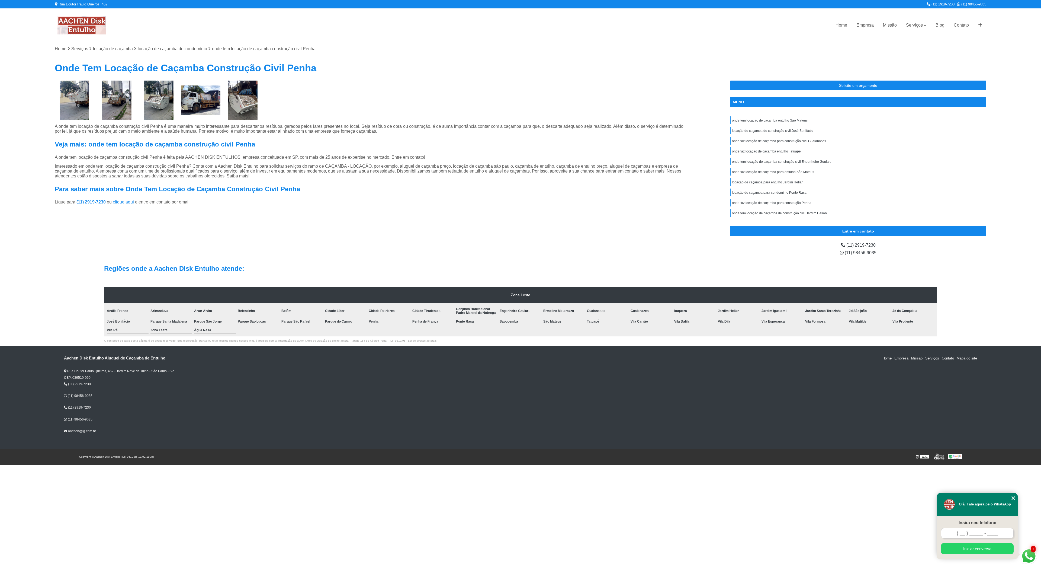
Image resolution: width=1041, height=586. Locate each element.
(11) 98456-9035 (973, 4)
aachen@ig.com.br (81, 431)
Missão (890, 25)
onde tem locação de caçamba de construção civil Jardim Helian (779, 213)
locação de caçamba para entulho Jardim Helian (768, 182)
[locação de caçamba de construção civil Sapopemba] (74, 100)
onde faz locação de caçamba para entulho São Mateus (773, 172)
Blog (940, 25)
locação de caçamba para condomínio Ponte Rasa (769, 193)
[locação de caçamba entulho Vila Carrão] (200, 100)
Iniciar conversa (977, 548)
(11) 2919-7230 (942, 4)
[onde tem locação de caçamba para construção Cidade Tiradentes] (116, 100)
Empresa (865, 25)
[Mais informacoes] (980, 25)
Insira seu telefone (977, 522)
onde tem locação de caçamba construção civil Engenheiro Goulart (781, 162)
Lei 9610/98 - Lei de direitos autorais (413, 340)
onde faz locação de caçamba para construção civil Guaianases (779, 141)
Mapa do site (967, 358)
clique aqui (123, 202)
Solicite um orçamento (858, 85)
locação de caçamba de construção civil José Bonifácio (772, 131)
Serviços (914, 25)
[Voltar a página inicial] (82, 25)
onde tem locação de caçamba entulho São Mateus (770, 120)
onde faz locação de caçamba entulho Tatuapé (766, 151)
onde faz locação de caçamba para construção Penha (771, 203)
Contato (961, 25)
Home (841, 25)
